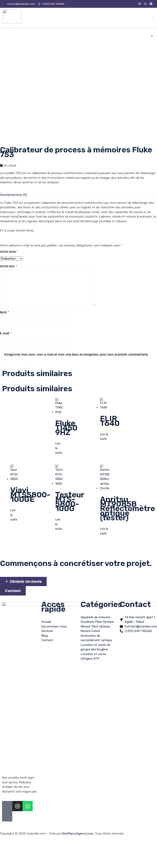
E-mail (5, 333)
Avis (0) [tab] (21, 195)
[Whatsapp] (27, 806)
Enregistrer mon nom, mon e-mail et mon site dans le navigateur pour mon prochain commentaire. (76, 354)
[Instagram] (139, 3)
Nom (4, 312)
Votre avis (8, 266)
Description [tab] (8, 195)
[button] (152, 17)
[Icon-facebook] (133, 3)
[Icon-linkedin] (7, 816)
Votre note (9, 252)
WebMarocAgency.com (77, 833)
